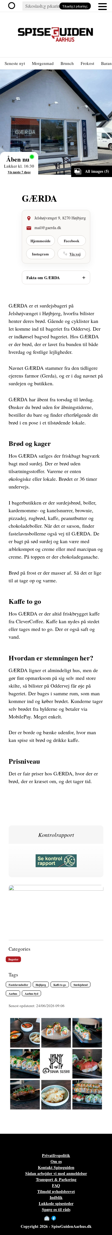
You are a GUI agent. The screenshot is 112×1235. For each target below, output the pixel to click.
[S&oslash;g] (13, 6)
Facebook (71, 240)
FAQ (56, 1185)
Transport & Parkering (56, 1179)
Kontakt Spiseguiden (56, 1167)
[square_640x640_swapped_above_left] (56, 1107)
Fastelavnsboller (18, 985)
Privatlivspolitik (56, 1155)
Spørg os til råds (56, 1209)
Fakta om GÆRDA (43, 278)
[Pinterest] (65, 1218)
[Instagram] (59, 1218)
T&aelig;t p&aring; (75, 6)
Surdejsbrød (81, 985)
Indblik (56, 1197)
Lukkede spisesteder (56, 1203)
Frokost (87, 63)
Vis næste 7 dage (19, 172)
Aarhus (13, 994)
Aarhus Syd (31, 994)
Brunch (67, 63)
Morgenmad (43, 63)
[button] (102, 6)
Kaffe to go (59, 985)
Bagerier (13, 959)
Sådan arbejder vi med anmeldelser (56, 1173)
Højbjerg (41, 985)
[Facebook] (54, 1218)
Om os (56, 1161)
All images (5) (97, 171)
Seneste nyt (15, 63)
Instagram (40, 254)
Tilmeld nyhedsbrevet (56, 1191)
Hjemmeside (40, 240)
